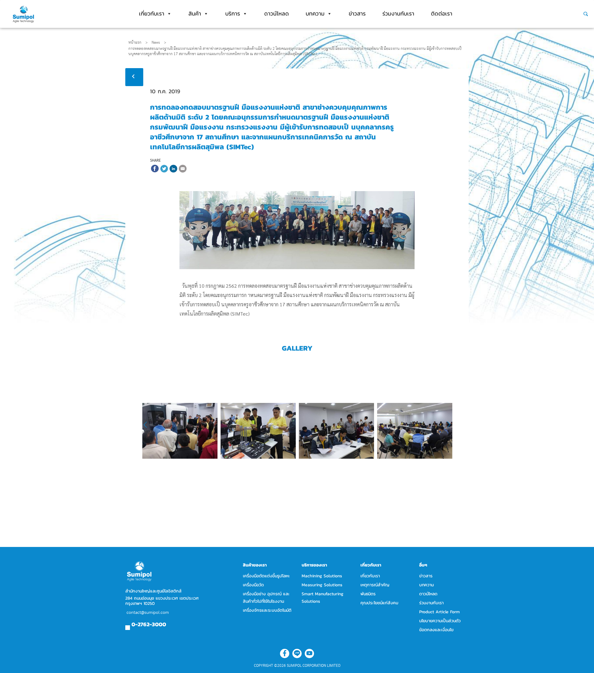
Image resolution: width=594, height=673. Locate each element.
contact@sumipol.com (148, 612)
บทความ (315, 13)
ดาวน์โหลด (276, 13)
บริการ (232, 13)
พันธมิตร (368, 594)
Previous (149, 424)
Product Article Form (439, 612)
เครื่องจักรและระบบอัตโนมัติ (267, 610)
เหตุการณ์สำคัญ (375, 585)
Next (446, 424)
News (159, 42)
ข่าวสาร (357, 13)
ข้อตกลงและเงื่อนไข (436, 630)
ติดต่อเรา (441, 13)
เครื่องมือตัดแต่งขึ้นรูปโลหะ (266, 576)
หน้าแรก (134, 42)
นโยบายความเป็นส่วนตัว (440, 621)
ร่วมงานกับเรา (398, 13)
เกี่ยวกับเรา (151, 13)
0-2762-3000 (148, 624)
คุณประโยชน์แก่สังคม (379, 603)
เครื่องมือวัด (253, 585)
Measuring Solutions (322, 585)
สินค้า (194, 13)
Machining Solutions (322, 576)
